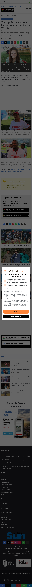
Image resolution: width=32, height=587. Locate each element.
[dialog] (16, 293)
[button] (16, 289)
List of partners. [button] (19, 298)
